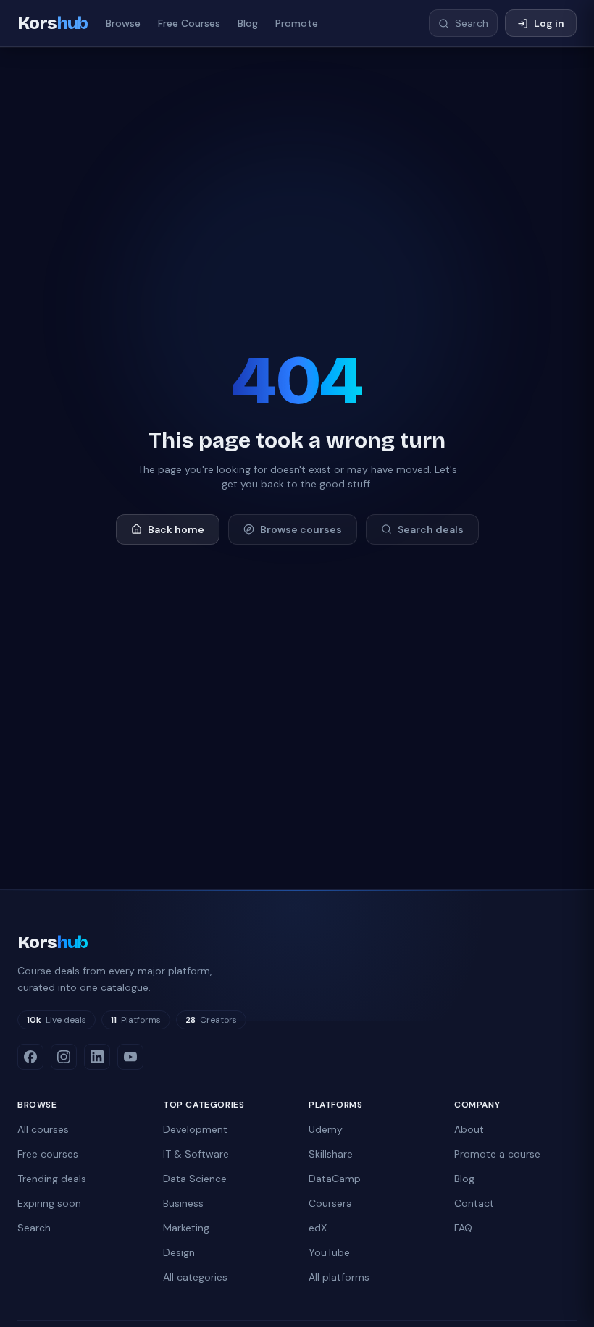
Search (34, 1227)
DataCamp (335, 1178)
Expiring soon (49, 1203)
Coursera (330, 1203)
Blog (248, 23)
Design (179, 1252)
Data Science (195, 1178)
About (469, 1129)
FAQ (463, 1227)
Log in (549, 23)
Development (195, 1129)
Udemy (326, 1129)
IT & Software (196, 1153)
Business (183, 1203)
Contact (474, 1203)
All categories (195, 1277)
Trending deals (51, 1178)
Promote (296, 23)
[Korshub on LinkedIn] (97, 1057)
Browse (123, 23)
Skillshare (331, 1153)
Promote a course (497, 1153)
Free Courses (189, 23)
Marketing (186, 1227)
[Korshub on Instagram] (64, 1057)
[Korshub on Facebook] (30, 1057)
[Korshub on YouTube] (130, 1057)
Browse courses (301, 529)
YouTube (329, 1252)
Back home (176, 529)
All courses (43, 1129)
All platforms (339, 1277)
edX (318, 1227)
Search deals (431, 529)
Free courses (47, 1153)
